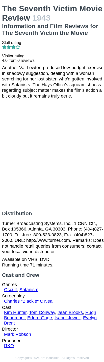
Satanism (28, 289)
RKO (9, 345)
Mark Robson (17, 334)
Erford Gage (39, 317)
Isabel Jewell (68, 317)
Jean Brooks (70, 312)
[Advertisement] (52, 154)
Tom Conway (42, 312)
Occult (10, 289)
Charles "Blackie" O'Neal (29, 301)
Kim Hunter (15, 312)
